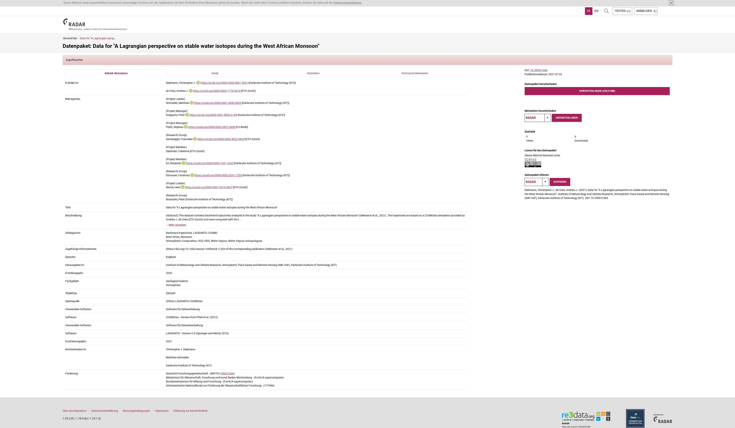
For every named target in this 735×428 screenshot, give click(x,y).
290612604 (227, 373)
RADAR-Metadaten (116, 73)
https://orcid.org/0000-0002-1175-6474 (216, 90)
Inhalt (215, 73)
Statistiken (313, 73)
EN (596, 11)
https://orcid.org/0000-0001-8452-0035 (217, 102)
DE (588, 11)
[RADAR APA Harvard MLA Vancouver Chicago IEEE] (537, 182)
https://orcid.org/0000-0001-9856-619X (213, 115)
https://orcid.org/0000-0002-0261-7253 (218, 175)
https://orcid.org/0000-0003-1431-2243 (209, 163)
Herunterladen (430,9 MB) (597, 90)
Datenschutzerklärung (347, 2)
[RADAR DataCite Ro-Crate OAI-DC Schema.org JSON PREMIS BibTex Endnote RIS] (538, 118)
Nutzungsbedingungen (136, 410)
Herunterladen (567, 117)
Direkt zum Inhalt (13, 2)
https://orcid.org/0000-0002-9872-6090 (211, 127)
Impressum (161, 410)
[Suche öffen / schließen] (606, 11)
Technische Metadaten (414, 73)
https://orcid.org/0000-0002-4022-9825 (221, 139)
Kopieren (560, 181)
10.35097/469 (538, 70)
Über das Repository (75, 410)
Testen (620, 11)
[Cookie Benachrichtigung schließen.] (671, 3)
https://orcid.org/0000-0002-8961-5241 (224, 82)
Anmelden (644, 11)
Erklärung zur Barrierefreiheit (190, 410)
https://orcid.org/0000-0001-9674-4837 (208, 187)
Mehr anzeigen (177, 224)
